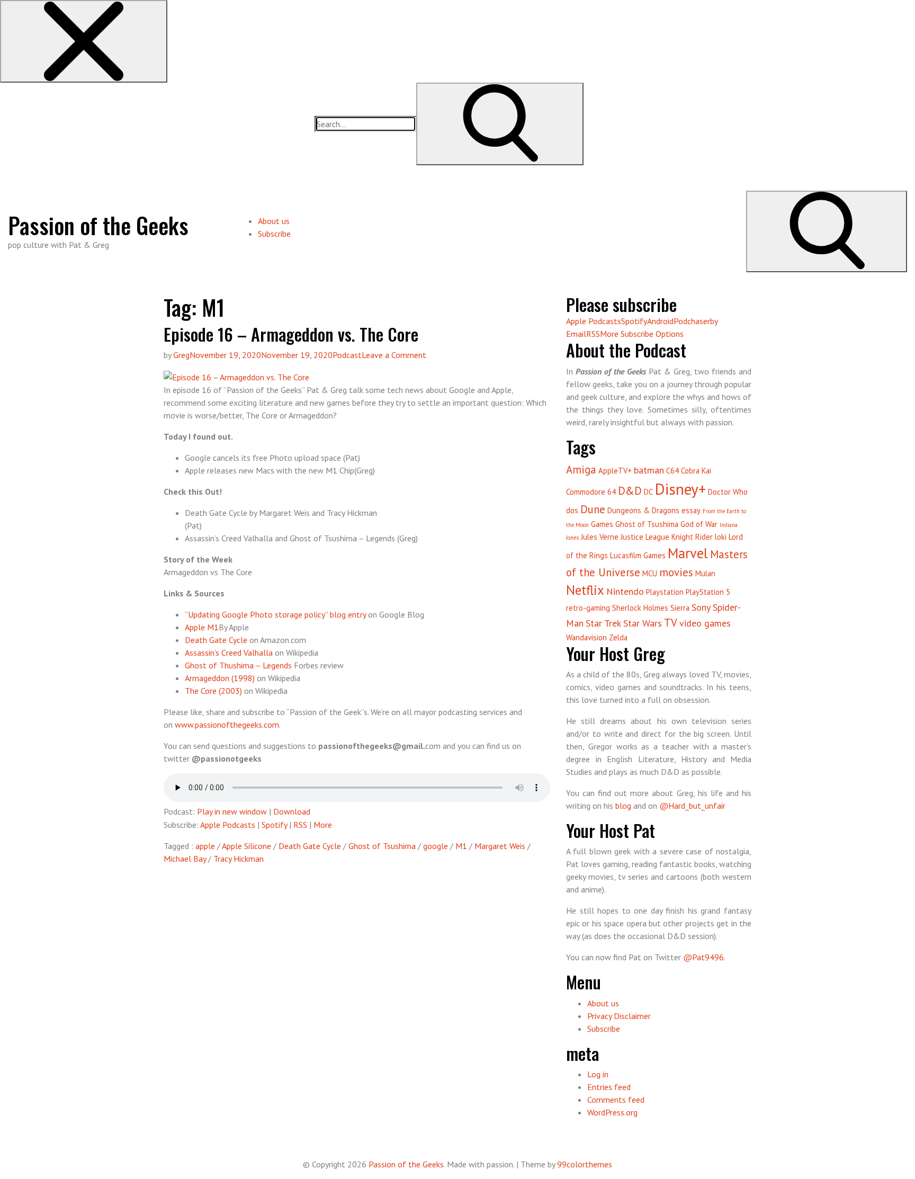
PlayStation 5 (708, 592)
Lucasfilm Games (638, 555)
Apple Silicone (246, 846)
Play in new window (232, 811)
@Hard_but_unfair (692, 805)
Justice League (645, 537)
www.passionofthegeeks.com (227, 724)
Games (602, 524)
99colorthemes (584, 1164)
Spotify (274, 824)
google (435, 846)
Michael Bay (185, 858)
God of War (698, 524)
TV (670, 622)
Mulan (705, 573)
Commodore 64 (591, 492)
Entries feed (609, 1087)
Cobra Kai (696, 471)
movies (676, 572)
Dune (592, 509)
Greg (181, 355)
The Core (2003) (213, 690)
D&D (630, 491)
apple (205, 846)
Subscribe (274, 233)
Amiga (581, 469)
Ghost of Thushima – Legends (238, 665)
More (322, 824)
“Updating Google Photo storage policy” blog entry (275, 614)
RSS (300, 824)
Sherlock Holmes (640, 608)
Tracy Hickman (238, 858)
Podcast (347, 355)
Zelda (618, 637)
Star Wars (642, 623)
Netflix (585, 590)
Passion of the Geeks (98, 225)
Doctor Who (728, 492)
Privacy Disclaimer (619, 1016)
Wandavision (586, 637)
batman (649, 470)
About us (274, 221)
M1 (461, 846)
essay (691, 510)
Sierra (679, 608)
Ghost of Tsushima (382, 846)
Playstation (665, 592)
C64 (672, 471)
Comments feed (615, 1099)
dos (572, 510)
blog (623, 805)
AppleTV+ (615, 471)
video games (705, 623)
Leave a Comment (394, 355)
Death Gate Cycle (216, 640)
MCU (649, 573)
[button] (83, 41)
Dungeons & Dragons (643, 510)
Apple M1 (202, 627)
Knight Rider (692, 537)
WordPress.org (612, 1112)
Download (291, 811)
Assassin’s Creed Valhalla (229, 652)
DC (648, 492)
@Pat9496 (703, 957)
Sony (701, 607)
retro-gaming (588, 608)
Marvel (688, 553)
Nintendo (625, 591)
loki (720, 537)
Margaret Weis (499, 846)
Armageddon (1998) (220, 678)
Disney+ (680, 489)
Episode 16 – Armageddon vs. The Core (291, 333)
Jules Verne (599, 537)
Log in (597, 1074)
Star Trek (603, 623)
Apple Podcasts (227, 824)
